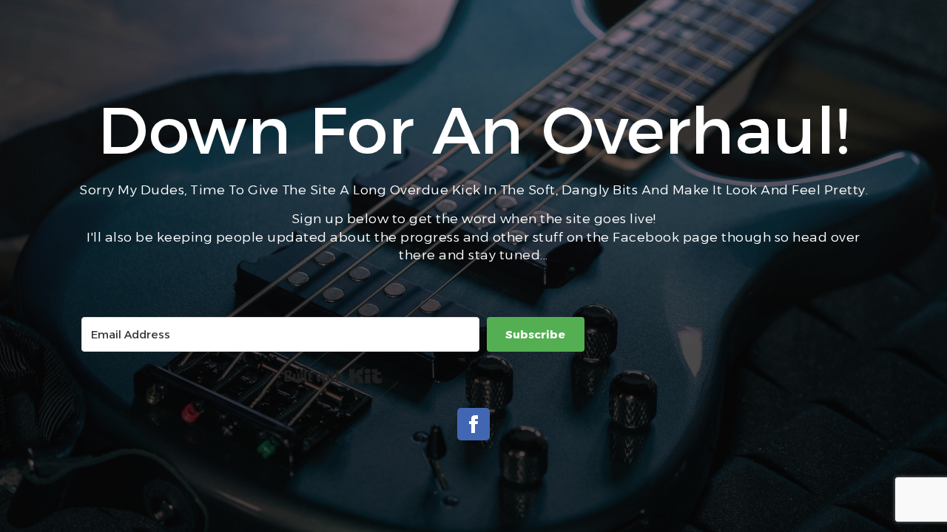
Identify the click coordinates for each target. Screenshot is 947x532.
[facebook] (473, 424)
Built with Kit (333, 376)
